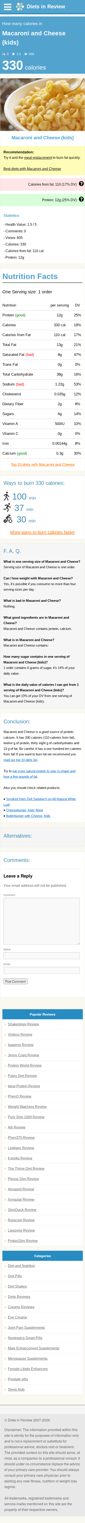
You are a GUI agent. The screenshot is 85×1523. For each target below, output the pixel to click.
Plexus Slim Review (23, 1179)
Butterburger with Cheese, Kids (28, 816)
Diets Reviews (19, 1297)
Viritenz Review (20, 1034)
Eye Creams (17, 1317)
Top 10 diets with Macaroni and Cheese (43, 464)
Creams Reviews (21, 1307)
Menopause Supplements (28, 1358)
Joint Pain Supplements (26, 1327)
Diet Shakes (17, 1286)
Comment (9, 895)
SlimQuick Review (22, 1210)
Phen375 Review (21, 1138)
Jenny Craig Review (23, 1055)
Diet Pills (15, 1276)
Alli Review (17, 1127)
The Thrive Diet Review (26, 1168)
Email (6, 964)
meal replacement (38, 157)
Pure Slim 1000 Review (26, 1117)
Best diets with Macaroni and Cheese (32, 169)
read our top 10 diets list (20, 760)
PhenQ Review (19, 1096)
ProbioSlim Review (23, 1241)
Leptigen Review (21, 1148)
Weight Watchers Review (27, 1107)
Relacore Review (21, 1220)
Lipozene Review (21, 1230)
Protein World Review (25, 1065)
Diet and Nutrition (21, 1266)
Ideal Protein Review (24, 1086)
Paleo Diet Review (22, 1076)
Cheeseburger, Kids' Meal (24, 810)
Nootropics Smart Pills (25, 1338)
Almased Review (21, 1189)
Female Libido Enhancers (28, 1369)
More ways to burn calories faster (42, 532)
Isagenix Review (21, 1045)
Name (7, 949)
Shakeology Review (23, 1024)
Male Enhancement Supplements (33, 1348)
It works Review (20, 1158)
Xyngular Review (21, 1199)
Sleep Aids (16, 1389)
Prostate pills (18, 1379)
